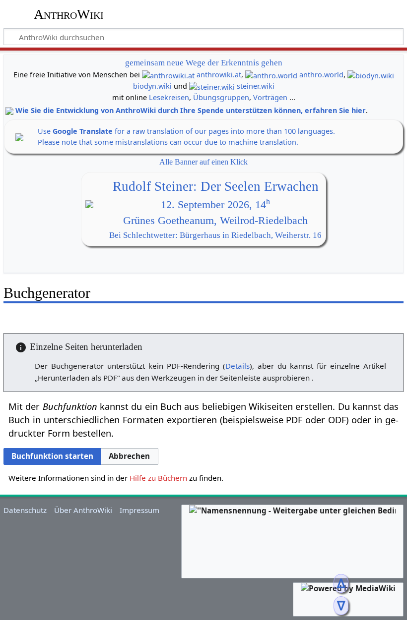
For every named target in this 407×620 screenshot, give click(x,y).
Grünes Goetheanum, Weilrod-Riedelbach (215, 220)
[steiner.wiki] (212, 86)
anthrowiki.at (219, 74)
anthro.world (321, 74)
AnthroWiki (69, 14)
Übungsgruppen (221, 97)
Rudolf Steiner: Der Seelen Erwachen (216, 186)
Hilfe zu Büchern (158, 478)
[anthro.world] (271, 74)
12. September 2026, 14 (215, 205)
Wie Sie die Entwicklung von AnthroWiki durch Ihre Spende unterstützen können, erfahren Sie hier (190, 110)
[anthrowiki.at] (168, 74)
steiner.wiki (255, 86)
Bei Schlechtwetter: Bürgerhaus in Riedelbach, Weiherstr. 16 (215, 235)
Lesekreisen (169, 97)
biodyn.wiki (152, 86)
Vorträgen (270, 97)
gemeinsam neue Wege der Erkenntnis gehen (203, 62)
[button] (129, 456)
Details (237, 366)
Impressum (139, 510)
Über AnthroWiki (83, 510)
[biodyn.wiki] (370, 74)
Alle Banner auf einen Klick (203, 162)
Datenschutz (25, 510)
